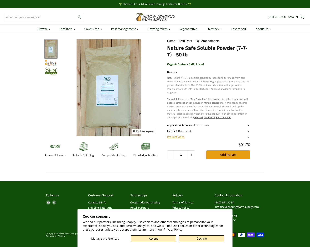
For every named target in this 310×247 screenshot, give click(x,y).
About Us (262, 29)
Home (171, 41)
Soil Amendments (208, 41)
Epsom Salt (238, 29)
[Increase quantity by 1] (191, 154)
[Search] (79, 17)
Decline (201, 238)
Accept (153, 238)
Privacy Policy (173, 229)
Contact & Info (97, 202)
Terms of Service (182, 202)
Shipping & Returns (100, 207)
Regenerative (188, 29)
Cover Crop (92, 29)
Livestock (213, 29)
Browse (42, 29)
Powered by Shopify (55, 236)
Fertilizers (66, 29)
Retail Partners (139, 207)
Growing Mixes (157, 29)
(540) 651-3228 (277, 17)
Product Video (176, 137)
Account (293, 17)
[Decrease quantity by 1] (170, 154)
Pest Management (123, 29)
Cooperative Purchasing (145, 202)
